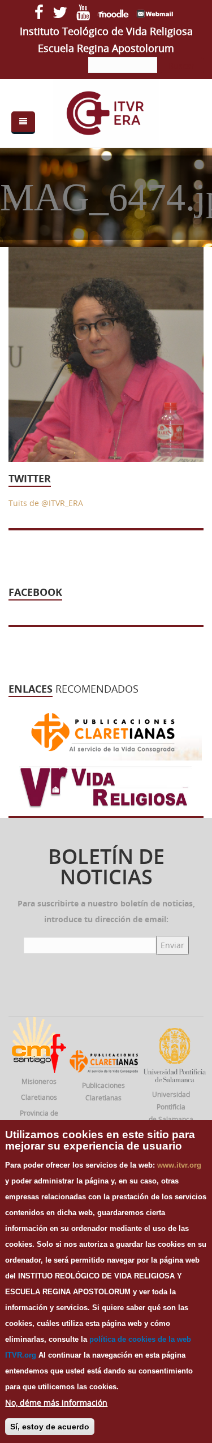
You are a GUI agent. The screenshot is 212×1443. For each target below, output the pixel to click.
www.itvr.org (179, 1165)
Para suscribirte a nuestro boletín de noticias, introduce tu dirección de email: (106, 911)
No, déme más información (56, 1402)
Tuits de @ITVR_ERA (45, 503)
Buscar (181, 66)
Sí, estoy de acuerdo (49, 1426)
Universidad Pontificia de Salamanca (171, 1107)
